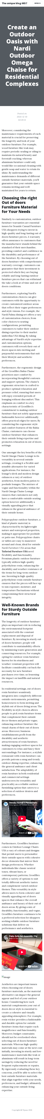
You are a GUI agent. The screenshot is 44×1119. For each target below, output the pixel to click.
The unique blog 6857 (14, 3)
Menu (36, 3)
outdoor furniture (24, 724)
